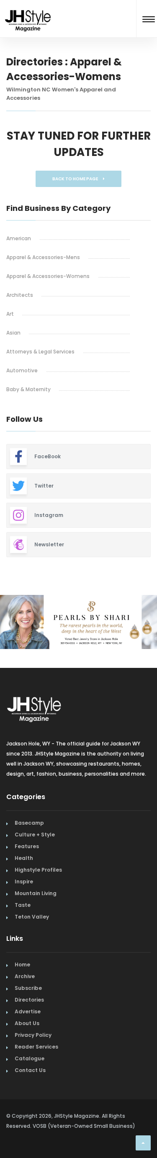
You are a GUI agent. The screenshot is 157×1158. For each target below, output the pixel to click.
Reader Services (36, 1046)
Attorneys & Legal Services (40, 351)
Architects (19, 295)
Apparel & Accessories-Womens (48, 276)
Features (27, 846)
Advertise (28, 1011)
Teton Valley (32, 916)
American (18, 238)
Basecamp (29, 822)
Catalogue (29, 1058)
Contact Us (30, 1070)
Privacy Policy (33, 1035)
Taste (23, 905)
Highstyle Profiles (38, 869)
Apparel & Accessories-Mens (43, 257)
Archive (25, 976)
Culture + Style (35, 834)
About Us (27, 1023)
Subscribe (28, 988)
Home (22, 964)
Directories (29, 999)
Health (24, 858)
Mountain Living (36, 893)
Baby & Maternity (28, 389)
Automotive (22, 370)
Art (10, 313)
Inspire (24, 881)
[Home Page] (28, 10)
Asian (13, 332)
